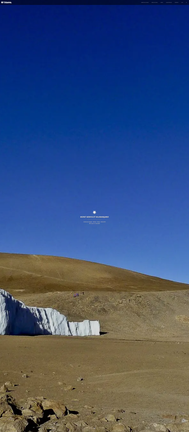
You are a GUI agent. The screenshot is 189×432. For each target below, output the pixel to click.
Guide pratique (169, 2)
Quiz (182, 2)
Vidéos (162, 2)
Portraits (176, 2)
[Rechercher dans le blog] (186, 2)
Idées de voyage (155, 2)
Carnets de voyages (145, 2)
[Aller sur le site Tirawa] (6, 2)
